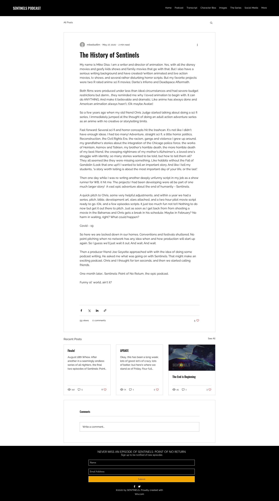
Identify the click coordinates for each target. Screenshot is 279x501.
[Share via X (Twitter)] (89, 310)
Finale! (71, 350)
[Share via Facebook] (81, 310)
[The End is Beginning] (192, 358)
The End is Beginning (184, 377)
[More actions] (197, 45)
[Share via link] (105, 310)
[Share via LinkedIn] (97, 310)
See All (211, 338)
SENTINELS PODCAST (27, 8)
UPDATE (124, 350)
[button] (211, 22)
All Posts (68, 22)
